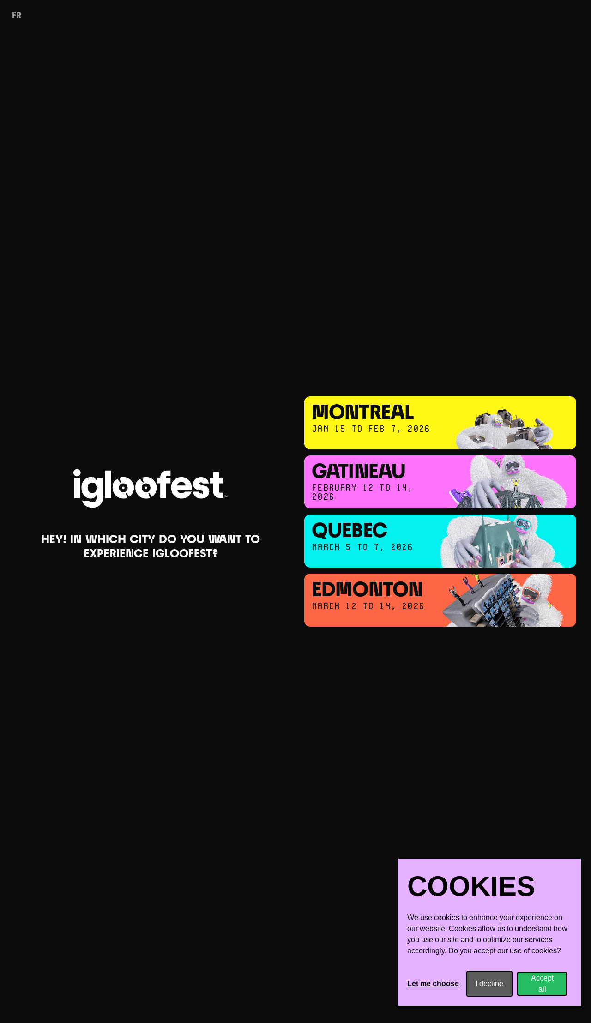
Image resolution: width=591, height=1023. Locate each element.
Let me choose (433, 983)
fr (16, 16)
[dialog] (489, 932)
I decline (489, 983)
